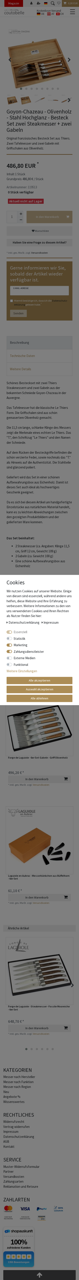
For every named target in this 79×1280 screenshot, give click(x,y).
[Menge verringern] (20, 220)
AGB (6, 1141)
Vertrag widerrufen (16, 1127)
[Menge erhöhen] (20, 214)
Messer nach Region (17, 1087)
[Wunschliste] (59, 3)
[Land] (46, 3)
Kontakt (8, 1146)
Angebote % (11, 1097)
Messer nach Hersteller (19, 1077)
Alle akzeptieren (39, 680)
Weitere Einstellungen (22, 671)
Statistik (19, 638)
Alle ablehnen (39, 698)
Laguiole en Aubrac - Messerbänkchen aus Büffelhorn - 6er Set (39, 877)
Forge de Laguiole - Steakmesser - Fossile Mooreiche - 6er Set (39, 1008)
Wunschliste (41, 230)
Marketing (20, 645)
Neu (6, 1092)
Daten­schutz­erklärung (18, 1137)
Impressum (10, 1131)
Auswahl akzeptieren (39, 689)
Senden (18, 313)
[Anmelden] (32, 3)
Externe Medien (24, 658)
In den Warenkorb (47, 217)
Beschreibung (19, 342)
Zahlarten (16, 1199)
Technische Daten (22, 356)
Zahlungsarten (13, 1181)
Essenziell (20, 632)
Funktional (21, 665)
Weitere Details (20, 369)
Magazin (13, 3)
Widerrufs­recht (13, 1122)
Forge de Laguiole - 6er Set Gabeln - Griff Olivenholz (38, 757)
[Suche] (52, 3)
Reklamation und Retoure (20, 1186)
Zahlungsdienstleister (29, 651)
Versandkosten (39, 252)
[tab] (39, 342)
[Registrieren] (39, 3)
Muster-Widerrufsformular (21, 1167)
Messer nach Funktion (18, 1082)
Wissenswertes (14, 1102)
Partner (8, 1171)
